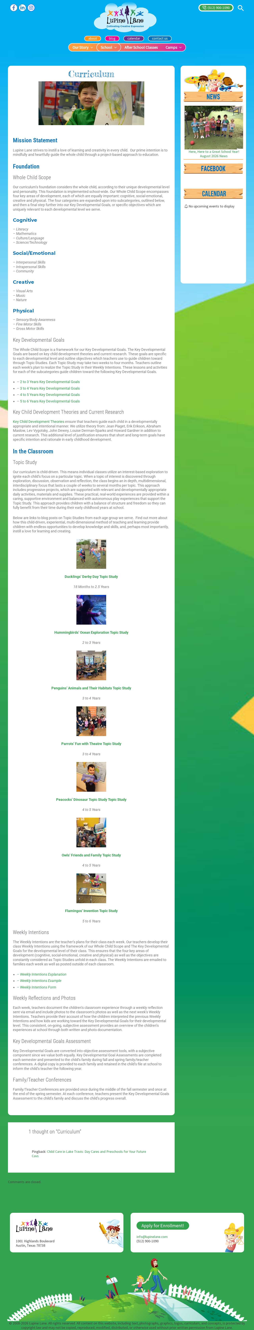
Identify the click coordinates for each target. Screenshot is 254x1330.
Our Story (81, 47)
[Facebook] (13, 7)
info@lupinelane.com (152, 1236)
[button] (216, 7)
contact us (160, 38)
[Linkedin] (22, 7)
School (106, 47)
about (92, 38)
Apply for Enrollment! (162, 1225)
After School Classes (141, 47)
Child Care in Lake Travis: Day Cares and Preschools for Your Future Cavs (89, 1153)
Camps (171, 47)
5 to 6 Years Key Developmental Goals (50, 401)
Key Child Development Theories (38, 422)
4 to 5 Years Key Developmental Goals (50, 395)
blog (112, 38)
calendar (133, 38)
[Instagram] (31, 7)
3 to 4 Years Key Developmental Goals (50, 388)
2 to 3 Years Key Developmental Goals (50, 382)
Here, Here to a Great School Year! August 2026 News (214, 153)
